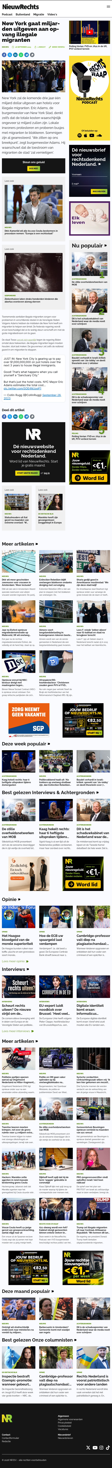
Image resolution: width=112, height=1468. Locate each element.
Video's (52, 14)
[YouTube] (91, 135)
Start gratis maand (27, 473)
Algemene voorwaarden (70, 1419)
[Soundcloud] (99, 135)
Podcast (7, 14)
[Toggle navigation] (108, 6)
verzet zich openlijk (26, 340)
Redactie (6, 1441)
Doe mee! (33, 168)
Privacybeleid (65, 1422)
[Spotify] (79, 135)
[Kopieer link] (32, 55)
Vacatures (63, 1429)
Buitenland (23, 14)
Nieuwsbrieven (65, 1438)
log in (47, 473)
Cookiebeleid (64, 1426)
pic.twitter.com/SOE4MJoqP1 (22, 388)
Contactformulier (10, 1438)
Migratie (38, 14)
